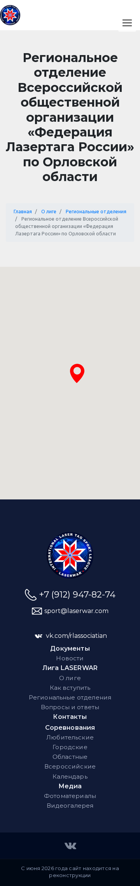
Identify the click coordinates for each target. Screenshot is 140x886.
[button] (77, 373)
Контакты (70, 716)
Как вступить (70, 687)
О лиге (48, 211)
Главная (23, 211)
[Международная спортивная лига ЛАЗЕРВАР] (69, 845)
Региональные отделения (96, 211)
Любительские (70, 737)
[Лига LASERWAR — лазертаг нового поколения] (70, 555)
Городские (69, 747)
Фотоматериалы (70, 796)
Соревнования (70, 727)
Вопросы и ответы (70, 707)
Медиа (70, 786)
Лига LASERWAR (70, 668)
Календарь (69, 776)
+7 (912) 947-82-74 (77, 594)
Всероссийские (70, 766)
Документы (69, 648)
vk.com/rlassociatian (76, 635)
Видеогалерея (70, 805)
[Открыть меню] (127, 23)
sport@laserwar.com (76, 611)
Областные (70, 756)
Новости (70, 658)
